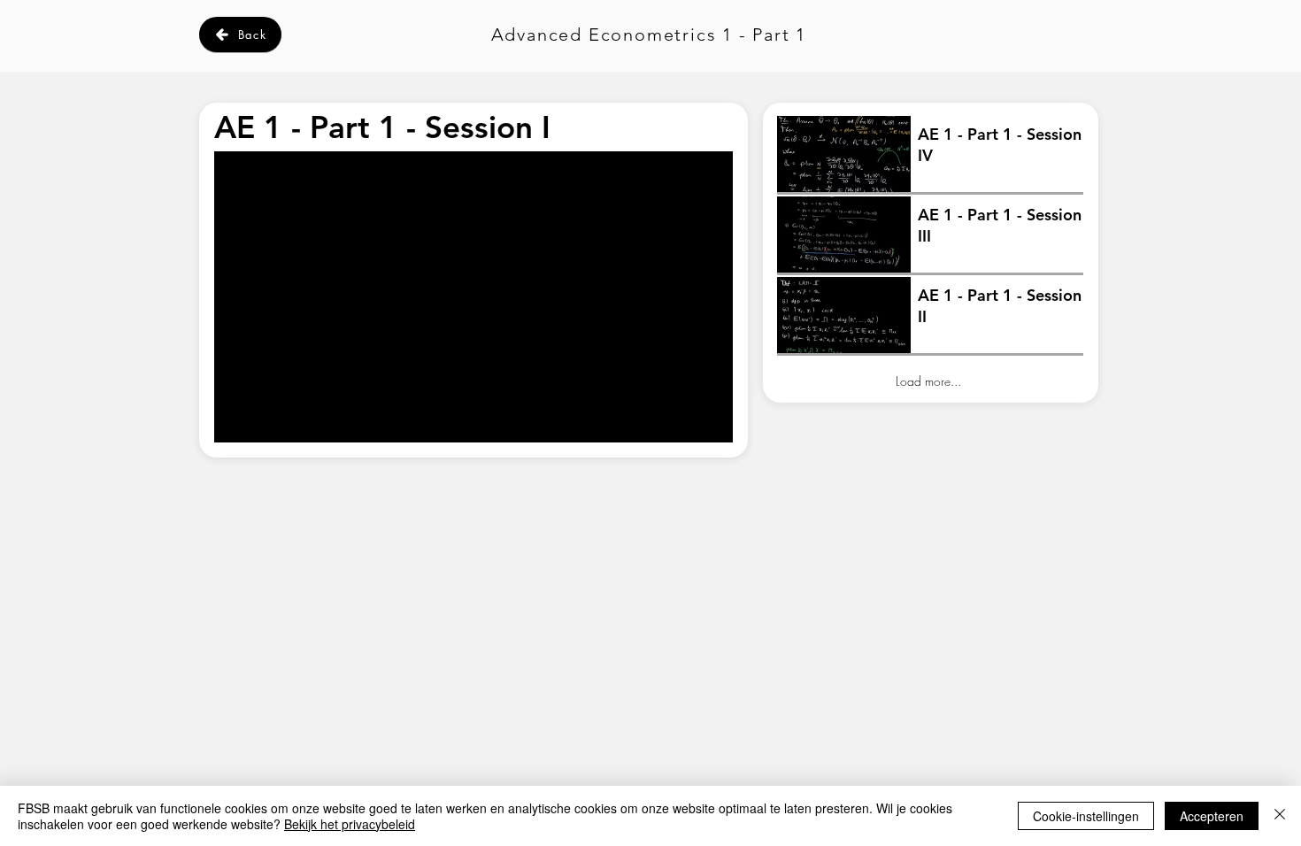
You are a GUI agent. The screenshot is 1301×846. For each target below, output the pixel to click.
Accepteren (1211, 816)
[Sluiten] (1279, 816)
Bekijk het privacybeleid (349, 824)
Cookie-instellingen (1086, 816)
